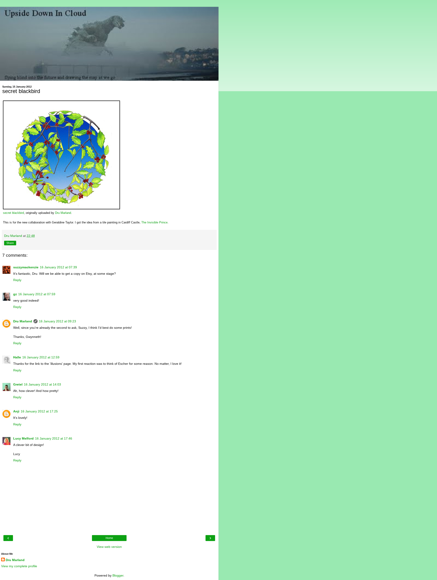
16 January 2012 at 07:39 (58, 267)
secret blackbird (13, 213)
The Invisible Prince (154, 222)
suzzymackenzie (25, 267)
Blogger (117, 575)
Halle (17, 357)
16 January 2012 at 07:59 (36, 294)
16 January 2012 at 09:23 (57, 321)
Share (10, 243)
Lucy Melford (23, 438)
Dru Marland (63, 213)
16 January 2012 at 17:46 (53, 438)
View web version (109, 547)
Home (109, 538)
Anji (16, 411)
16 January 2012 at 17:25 (39, 411)
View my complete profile (19, 566)
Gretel (18, 384)
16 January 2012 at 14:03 (42, 384)
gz (15, 294)
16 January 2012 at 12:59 (40, 357)
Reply (17, 280)
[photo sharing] (61, 208)
